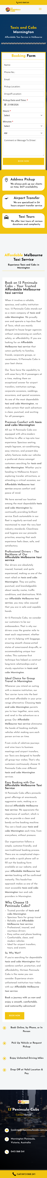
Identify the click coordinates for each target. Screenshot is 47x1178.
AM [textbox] (5, 133)
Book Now (23, 161)
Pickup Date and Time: (15, 100)
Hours (7, 111)
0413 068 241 (17, 1151)
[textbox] (21, 115)
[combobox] (23, 115)
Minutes (8, 121)
